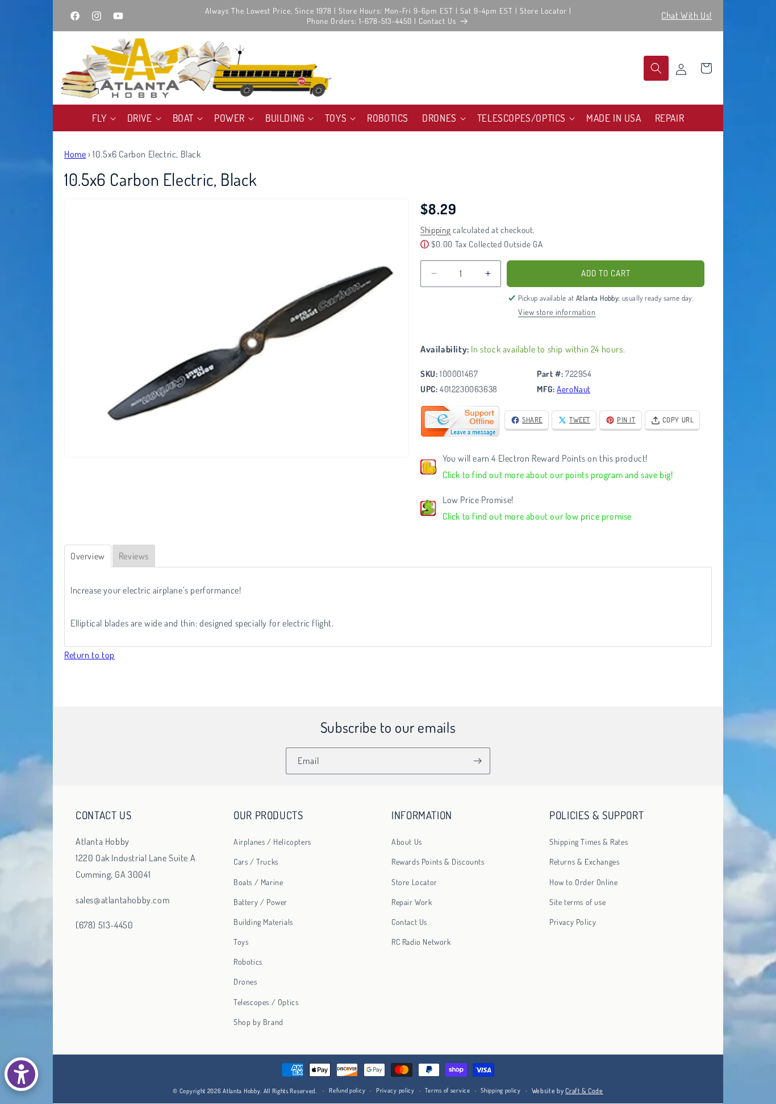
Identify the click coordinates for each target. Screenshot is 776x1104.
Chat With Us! (686, 15)
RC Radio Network (421, 942)
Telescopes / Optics (265, 1002)
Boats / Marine (258, 882)
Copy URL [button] (678, 419)
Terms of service (447, 1091)
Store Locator (414, 882)
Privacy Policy (572, 922)
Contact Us (409, 922)
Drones (245, 982)
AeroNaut (573, 389)
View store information (556, 312)
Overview (87, 556)
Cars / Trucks (255, 861)
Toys (240, 942)
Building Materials (263, 922)
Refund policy (347, 1091)
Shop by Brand (258, 1022)
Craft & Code (584, 1090)
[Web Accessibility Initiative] (21, 1074)
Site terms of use (577, 902)
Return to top (89, 655)
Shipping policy (501, 1091)
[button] (102, 118)
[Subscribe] (477, 761)
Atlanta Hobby (241, 1091)
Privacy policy (395, 1091)
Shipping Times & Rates (588, 841)
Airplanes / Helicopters (272, 841)
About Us (406, 841)
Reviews (134, 556)
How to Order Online (583, 882)
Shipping (435, 230)
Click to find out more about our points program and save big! (558, 474)
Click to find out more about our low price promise (537, 516)
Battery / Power (260, 902)
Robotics (247, 961)
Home (75, 154)
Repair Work (411, 902)
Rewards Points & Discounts (438, 861)
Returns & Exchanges (584, 861)
